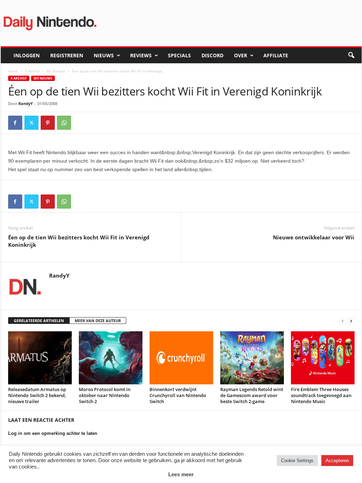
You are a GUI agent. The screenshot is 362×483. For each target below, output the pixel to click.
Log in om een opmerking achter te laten (52, 433)
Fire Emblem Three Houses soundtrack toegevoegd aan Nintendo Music (321, 395)
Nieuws (104, 55)
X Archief (32, 71)
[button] (351, 55)
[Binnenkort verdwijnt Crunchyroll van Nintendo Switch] (181, 357)
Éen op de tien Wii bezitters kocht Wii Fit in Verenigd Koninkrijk (79, 241)
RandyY (25, 103)
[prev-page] (342, 321)
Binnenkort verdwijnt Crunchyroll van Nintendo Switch (178, 395)
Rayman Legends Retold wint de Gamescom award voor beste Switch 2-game (251, 395)
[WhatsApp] (64, 123)
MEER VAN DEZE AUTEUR (98, 320)
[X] (31, 123)
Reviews (141, 55)
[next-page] (351, 321)
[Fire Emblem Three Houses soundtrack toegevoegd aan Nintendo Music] (323, 357)
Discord (212, 55)
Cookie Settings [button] (297, 460)
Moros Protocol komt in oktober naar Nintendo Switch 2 (104, 395)
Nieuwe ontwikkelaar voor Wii (313, 237)
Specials (179, 55)
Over (240, 55)
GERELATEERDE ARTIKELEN (39, 320)
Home (13, 71)
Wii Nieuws (55, 71)
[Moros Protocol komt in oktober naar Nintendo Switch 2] (110, 357)
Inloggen (26, 55)
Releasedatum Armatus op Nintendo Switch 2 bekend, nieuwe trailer (37, 395)
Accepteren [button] (337, 460)
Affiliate (275, 55)
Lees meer (181, 474)
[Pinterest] (48, 123)
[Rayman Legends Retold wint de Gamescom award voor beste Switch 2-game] (252, 357)
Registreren (66, 55)
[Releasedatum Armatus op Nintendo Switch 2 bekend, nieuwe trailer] (40, 357)
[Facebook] (15, 123)
